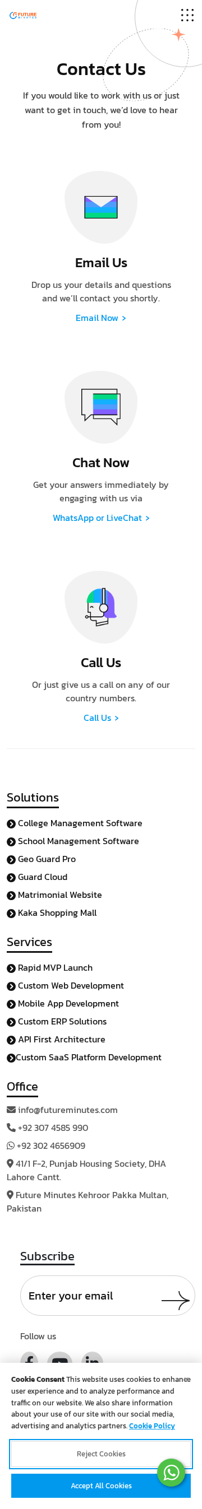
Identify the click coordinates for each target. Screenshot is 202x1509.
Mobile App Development (67, 1003)
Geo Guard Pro (46, 858)
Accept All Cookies (101, 1485)
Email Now (101, 317)
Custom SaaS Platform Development (89, 1056)
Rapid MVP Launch (54, 967)
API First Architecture (60, 1039)
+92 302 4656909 (51, 1145)
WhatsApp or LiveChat (101, 517)
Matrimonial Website (59, 894)
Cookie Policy (152, 1425)
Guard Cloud (41, 876)
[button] (171, 1473)
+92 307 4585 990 (53, 1127)
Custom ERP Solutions (61, 1021)
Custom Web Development (70, 985)
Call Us (101, 717)
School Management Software (77, 840)
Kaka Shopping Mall (56, 912)
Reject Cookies (101, 1454)
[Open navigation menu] (187, 14)
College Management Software (79, 822)
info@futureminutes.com (68, 1109)
